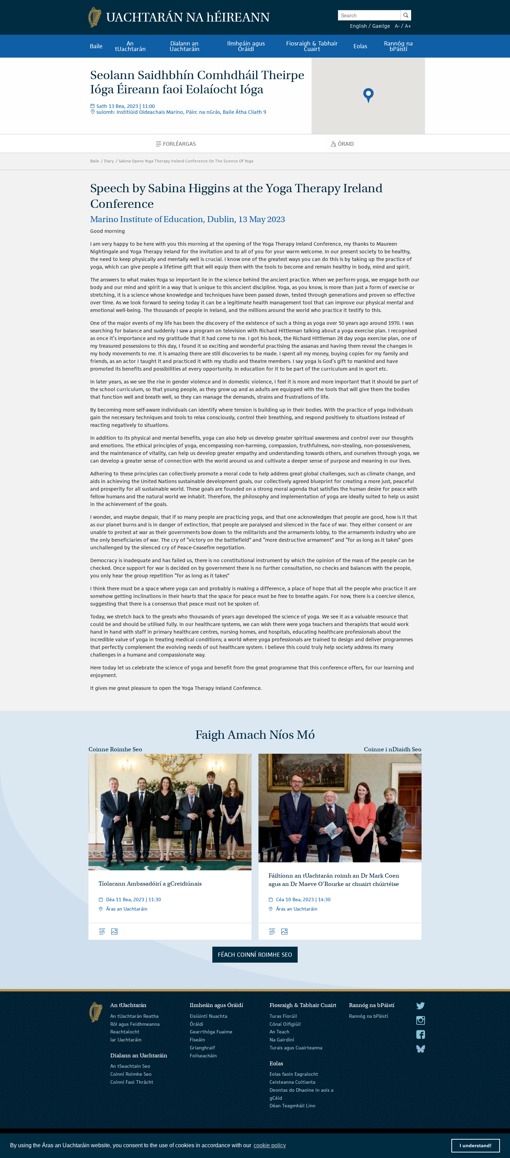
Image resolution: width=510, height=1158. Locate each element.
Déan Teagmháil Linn (292, 1105)
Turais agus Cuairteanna (296, 1048)
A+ (408, 26)
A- (397, 26)
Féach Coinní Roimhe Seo (255, 954)
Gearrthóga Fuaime (211, 1032)
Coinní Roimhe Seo (131, 1074)
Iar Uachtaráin (126, 1040)
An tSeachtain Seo (130, 1066)
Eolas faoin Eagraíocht (294, 1074)
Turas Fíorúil (283, 1016)
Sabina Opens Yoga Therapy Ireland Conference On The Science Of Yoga (186, 160)
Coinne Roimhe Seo (115, 749)
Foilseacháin (203, 1056)
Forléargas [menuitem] (181, 145)
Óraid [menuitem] (348, 145)
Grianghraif (202, 1048)
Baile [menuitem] (96, 46)
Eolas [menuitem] (360, 46)
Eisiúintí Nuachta (208, 1016)
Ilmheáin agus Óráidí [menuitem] (246, 46)
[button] (368, 95)
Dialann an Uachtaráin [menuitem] (184, 46)
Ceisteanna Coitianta (292, 1082)
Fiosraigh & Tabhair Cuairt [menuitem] (312, 46)
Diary (109, 160)
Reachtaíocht (124, 1032)
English (358, 26)
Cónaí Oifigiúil (285, 1024)
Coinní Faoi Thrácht (131, 1082)
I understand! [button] (476, 1145)
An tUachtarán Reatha (134, 1016)
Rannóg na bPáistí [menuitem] (398, 46)
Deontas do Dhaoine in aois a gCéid (301, 1094)
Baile (94, 160)
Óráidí (196, 1024)
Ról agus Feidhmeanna (135, 1024)
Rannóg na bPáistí (368, 1016)
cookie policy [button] (270, 1145)
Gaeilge (381, 26)
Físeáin (197, 1040)
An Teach (279, 1032)
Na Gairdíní (282, 1040)
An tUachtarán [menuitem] (130, 46)
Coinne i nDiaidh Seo (393, 749)
